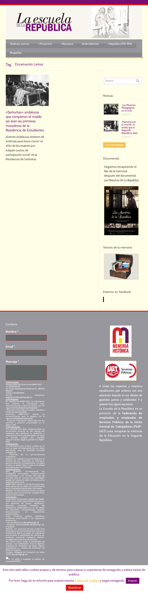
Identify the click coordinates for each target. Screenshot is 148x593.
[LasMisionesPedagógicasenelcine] (129, 107)
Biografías (16, 52)
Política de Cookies (87, 580)
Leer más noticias (114, 144)
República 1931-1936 (119, 44)
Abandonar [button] (74, 587)
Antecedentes (90, 44)
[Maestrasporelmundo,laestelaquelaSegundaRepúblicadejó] (130, 127)
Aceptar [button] (132, 580)
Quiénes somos (19, 44)
